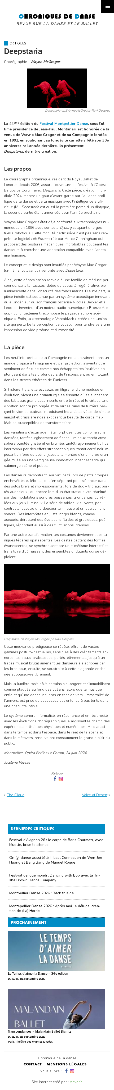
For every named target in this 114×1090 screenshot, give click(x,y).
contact (33, 1064)
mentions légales (67, 1064)
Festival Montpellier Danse (64, 123)
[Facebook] (66, 1071)
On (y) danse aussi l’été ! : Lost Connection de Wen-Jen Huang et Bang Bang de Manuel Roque (55, 860)
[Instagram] (61, 778)
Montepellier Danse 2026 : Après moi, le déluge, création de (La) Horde (54, 908)
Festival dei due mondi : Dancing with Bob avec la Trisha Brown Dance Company (54, 878)
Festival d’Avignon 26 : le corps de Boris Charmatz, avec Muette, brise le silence (56, 842)
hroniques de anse (57, 19)
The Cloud (15, 794)
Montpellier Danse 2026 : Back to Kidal (42, 893)
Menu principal (107, 6)
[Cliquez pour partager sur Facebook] (54, 778)
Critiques (18, 43)
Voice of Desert (94, 794)
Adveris (76, 1081)
